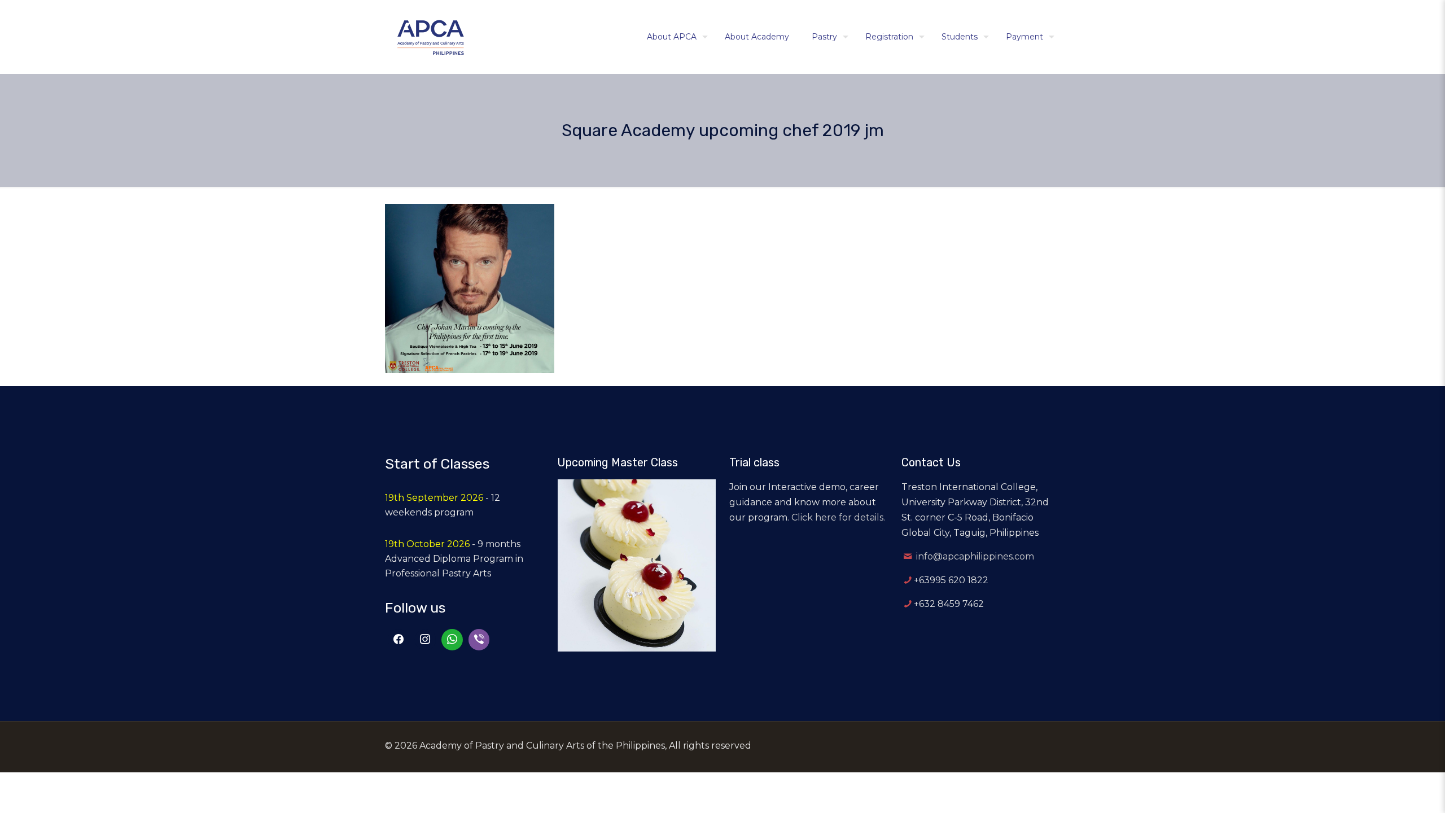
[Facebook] (398, 639)
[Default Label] (452, 639)
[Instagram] (425, 639)
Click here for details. (838, 517)
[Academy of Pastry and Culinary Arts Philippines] (430, 36)
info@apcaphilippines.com (975, 556)
